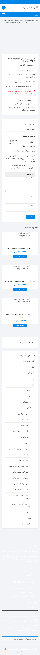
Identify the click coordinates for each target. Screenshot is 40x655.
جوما (26, 443)
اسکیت (28, 390)
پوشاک (32, 379)
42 (10, 141)
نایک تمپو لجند (23, 460)
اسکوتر (32, 367)
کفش (26, 20)
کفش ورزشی (30, 110)
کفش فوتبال (25, 420)
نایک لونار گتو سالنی (21, 484)
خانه (37, 20)
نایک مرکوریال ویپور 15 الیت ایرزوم (19, 496)
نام (33, 197)
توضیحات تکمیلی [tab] (29, 124)
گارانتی (35, 625)
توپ (29, 396)
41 (13, 141)
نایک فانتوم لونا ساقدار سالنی (18, 466)
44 (13, 143)
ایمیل (32, 205)
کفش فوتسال (19, 20)
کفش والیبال (25, 512)
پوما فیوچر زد (23, 437)
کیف (29, 518)
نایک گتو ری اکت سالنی (20, 478)
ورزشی (31, 20)
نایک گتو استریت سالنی (20, 472)
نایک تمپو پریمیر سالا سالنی (18, 449)
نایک (23, 110)
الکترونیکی (31, 373)
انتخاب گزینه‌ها (20, 256)
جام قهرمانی (27, 402)
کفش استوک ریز (23, 414)
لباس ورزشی (26, 524)
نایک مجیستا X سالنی (20, 490)
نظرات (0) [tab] (30, 129)
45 (10, 143)
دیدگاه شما (30, 178)
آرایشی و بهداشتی (29, 361)
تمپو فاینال (20, 107)
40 (16, 141)
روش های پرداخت (32, 607)
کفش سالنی (11, 107)
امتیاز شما (31, 170)
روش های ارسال (32, 613)
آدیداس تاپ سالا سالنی (20, 431)
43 (16, 143)
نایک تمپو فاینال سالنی (23, 104)
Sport (27, 107)
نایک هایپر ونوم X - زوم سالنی (21, 505)
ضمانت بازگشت (32, 619)
